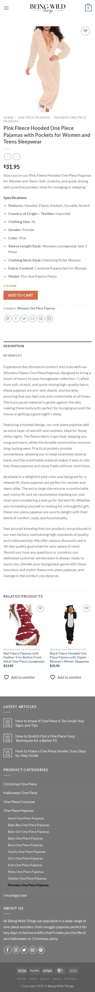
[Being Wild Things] (47, 8)
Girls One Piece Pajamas (25, 858)
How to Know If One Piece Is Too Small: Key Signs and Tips (49, 723)
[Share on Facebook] (16, 318)
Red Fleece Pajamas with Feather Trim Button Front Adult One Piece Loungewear (24, 657)
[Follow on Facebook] (8, 950)
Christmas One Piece (20, 784)
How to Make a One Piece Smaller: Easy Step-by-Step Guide (51, 753)
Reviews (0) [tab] (12, 355)
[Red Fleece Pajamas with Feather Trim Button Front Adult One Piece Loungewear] (24, 625)
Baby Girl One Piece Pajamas (28, 832)
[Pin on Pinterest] (41, 318)
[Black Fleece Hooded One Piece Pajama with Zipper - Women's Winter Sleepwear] (71, 625)
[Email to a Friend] (32, 318)
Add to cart (20, 295)
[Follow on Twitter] (24, 950)
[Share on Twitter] (24, 318)
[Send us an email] (32, 950)
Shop (33, 978)
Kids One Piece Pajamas (25, 865)
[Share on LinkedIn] (49, 318)
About (45, 978)
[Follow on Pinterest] (41, 950)
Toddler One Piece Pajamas (27, 878)
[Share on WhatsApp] (8, 318)
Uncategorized (15, 895)
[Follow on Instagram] (16, 950)
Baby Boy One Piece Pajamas (28, 825)
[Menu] (6, 8)
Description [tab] (13, 346)
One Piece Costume (19, 801)
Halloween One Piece (20, 792)
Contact (71, 978)
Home (8, 117)
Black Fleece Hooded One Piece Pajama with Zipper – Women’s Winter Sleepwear (69, 657)
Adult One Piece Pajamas (26, 818)
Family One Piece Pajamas (26, 852)
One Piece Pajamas (34, 117)
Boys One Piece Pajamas (25, 845)
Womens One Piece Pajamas (36, 308)
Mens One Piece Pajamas (26, 872)
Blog (57, 978)
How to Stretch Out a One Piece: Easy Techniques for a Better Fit (45, 738)
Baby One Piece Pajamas (25, 838)
